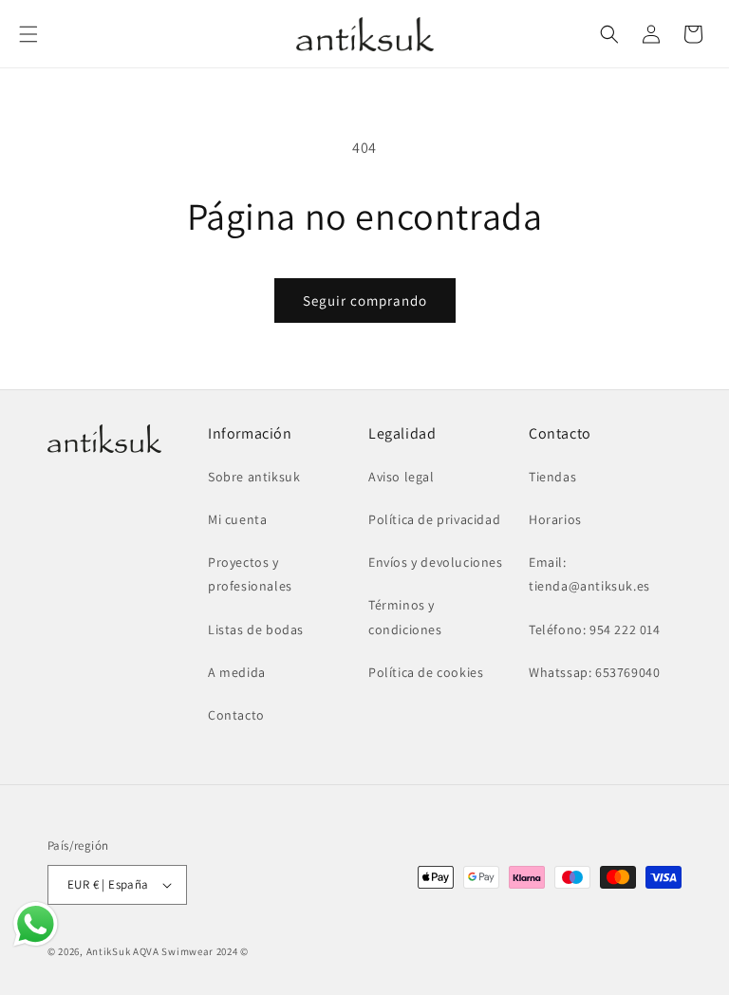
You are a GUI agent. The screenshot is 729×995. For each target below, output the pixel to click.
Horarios (555, 519)
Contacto (236, 714)
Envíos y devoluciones (435, 562)
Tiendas (552, 476)
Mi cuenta (237, 519)
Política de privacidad (434, 519)
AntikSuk (108, 951)
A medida (237, 672)
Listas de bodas (256, 629)
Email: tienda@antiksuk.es (589, 574)
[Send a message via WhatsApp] (35, 924)
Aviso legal (401, 476)
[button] (28, 34)
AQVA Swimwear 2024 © (191, 951)
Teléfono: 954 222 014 (595, 629)
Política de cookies (425, 672)
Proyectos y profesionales (250, 574)
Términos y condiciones (405, 616)
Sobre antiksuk (254, 476)
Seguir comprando (365, 300)
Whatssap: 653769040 (594, 672)
